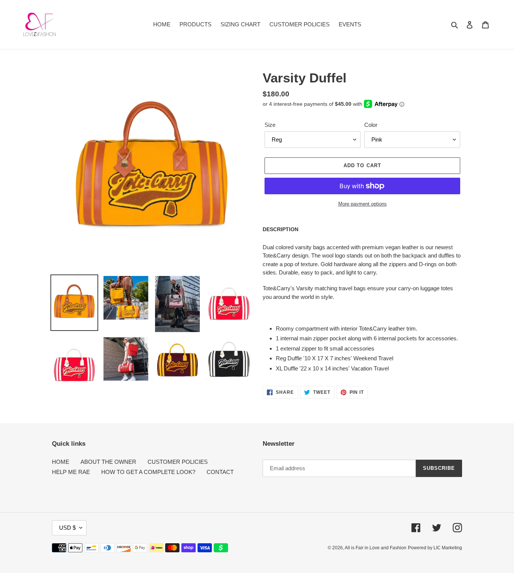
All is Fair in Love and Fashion (375, 547)
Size (270, 125)
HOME (60, 462)
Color (370, 125)
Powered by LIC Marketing (435, 547)
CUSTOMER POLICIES (178, 462)
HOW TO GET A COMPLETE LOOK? (148, 472)
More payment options (362, 204)
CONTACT (220, 472)
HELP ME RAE (71, 472)
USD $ (67, 527)
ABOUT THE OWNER (108, 462)
